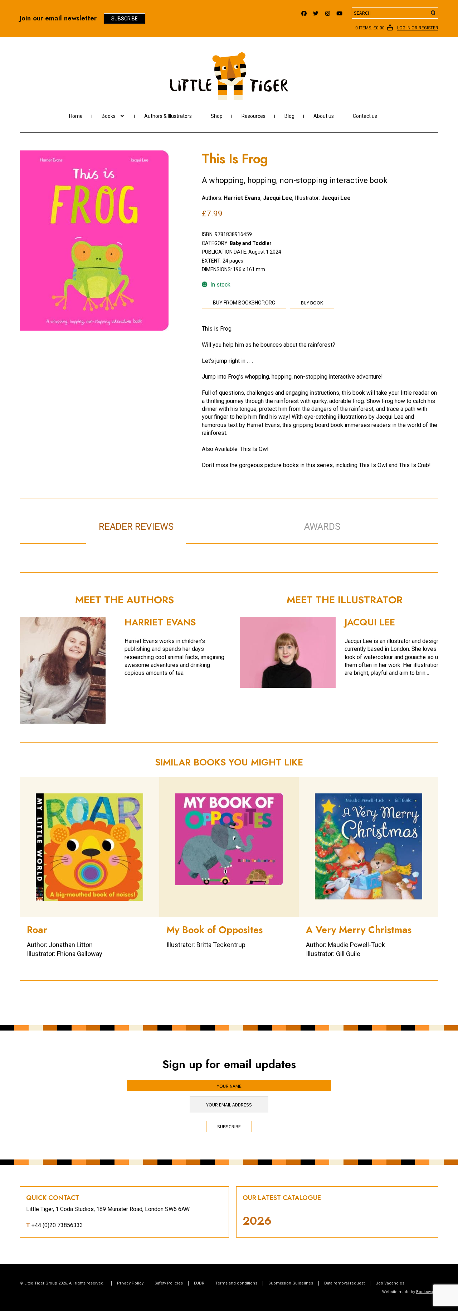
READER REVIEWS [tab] (136, 526)
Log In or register (417, 28)
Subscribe (124, 18)
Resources (253, 116)
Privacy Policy (130, 1283)
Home (76, 116)
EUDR (199, 1283)
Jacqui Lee (277, 198)
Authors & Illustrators (168, 116)
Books (109, 116)
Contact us (365, 116)
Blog (289, 116)
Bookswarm (427, 1292)
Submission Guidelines (290, 1283)
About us (323, 116)
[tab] (236, 519)
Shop (217, 116)
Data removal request (344, 1283)
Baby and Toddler (251, 243)
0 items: (370, 27)
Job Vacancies (390, 1283)
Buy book (312, 302)
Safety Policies (169, 1283)
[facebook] (304, 12)
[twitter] (316, 12)
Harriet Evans (242, 198)
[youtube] (339, 12)
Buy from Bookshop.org (244, 303)
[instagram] (327, 12)
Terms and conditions (236, 1283)
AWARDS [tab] (322, 526)
